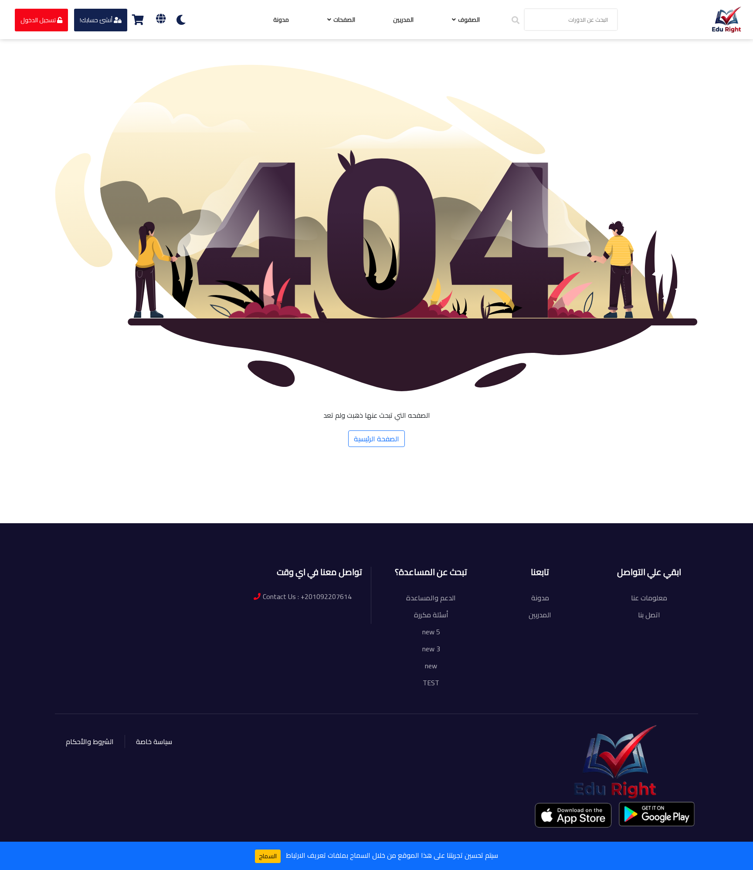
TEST (431, 682)
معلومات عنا (649, 597)
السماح (268, 856)
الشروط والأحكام (90, 741)
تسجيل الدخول (38, 20)
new (431, 665)
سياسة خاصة (154, 741)
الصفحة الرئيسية (376, 438)
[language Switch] (161, 19)
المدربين (403, 19)
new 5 (431, 631)
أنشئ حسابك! (97, 20)
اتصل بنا (649, 614)
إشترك (113, 510)
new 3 (431, 648)
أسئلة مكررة (431, 614)
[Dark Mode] (181, 20)
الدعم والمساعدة (431, 597)
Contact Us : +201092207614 (307, 596)
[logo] (726, 18)
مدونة (281, 19)
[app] (574, 815)
